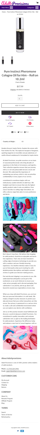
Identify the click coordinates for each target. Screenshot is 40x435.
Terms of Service (6, 414)
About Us (4, 396)
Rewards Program (7, 398)
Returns (3, 387)
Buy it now (20, 112)
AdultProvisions (25, 427)
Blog (2, 403)
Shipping (13, 89)
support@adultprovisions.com (15, 371)
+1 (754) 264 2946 (12, 369)
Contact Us (5, 382)
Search (3, 412)
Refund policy (5, 417)
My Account (5, 380)
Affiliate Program (6, 401)
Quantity (20, 95)
